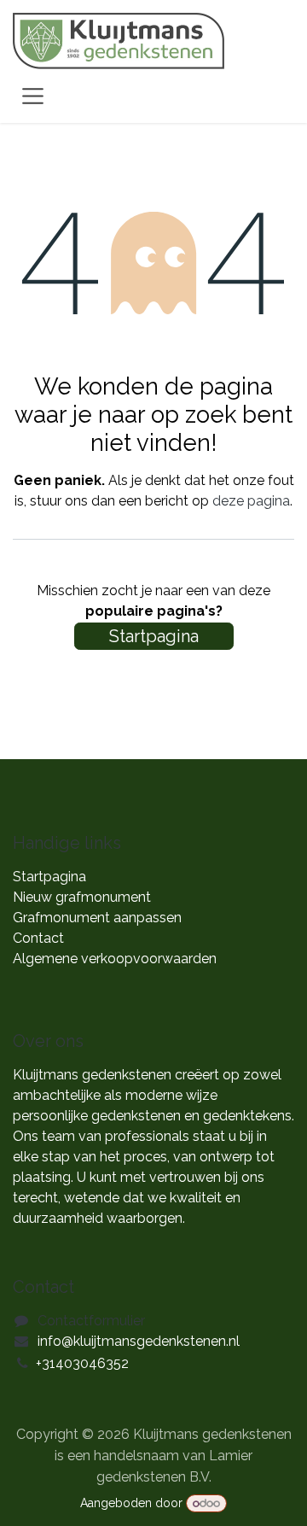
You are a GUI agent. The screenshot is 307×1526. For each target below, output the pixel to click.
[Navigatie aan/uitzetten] (33, 95)
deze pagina (251, 501)
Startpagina (154, 636)
